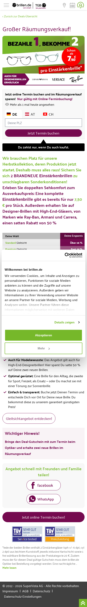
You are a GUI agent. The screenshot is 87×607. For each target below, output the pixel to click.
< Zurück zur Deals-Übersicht (19, 16)
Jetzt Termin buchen (43, 133)
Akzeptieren (43, 335)
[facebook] (44, 486)
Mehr (41, 348)
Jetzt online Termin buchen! (43, 517)
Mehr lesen (9, 568)
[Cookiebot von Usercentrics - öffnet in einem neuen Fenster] (64, 255)
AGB (26, 591)
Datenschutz (43, 591)
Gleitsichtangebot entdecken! (29, 418)
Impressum (11, 591)
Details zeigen (64, 322)
